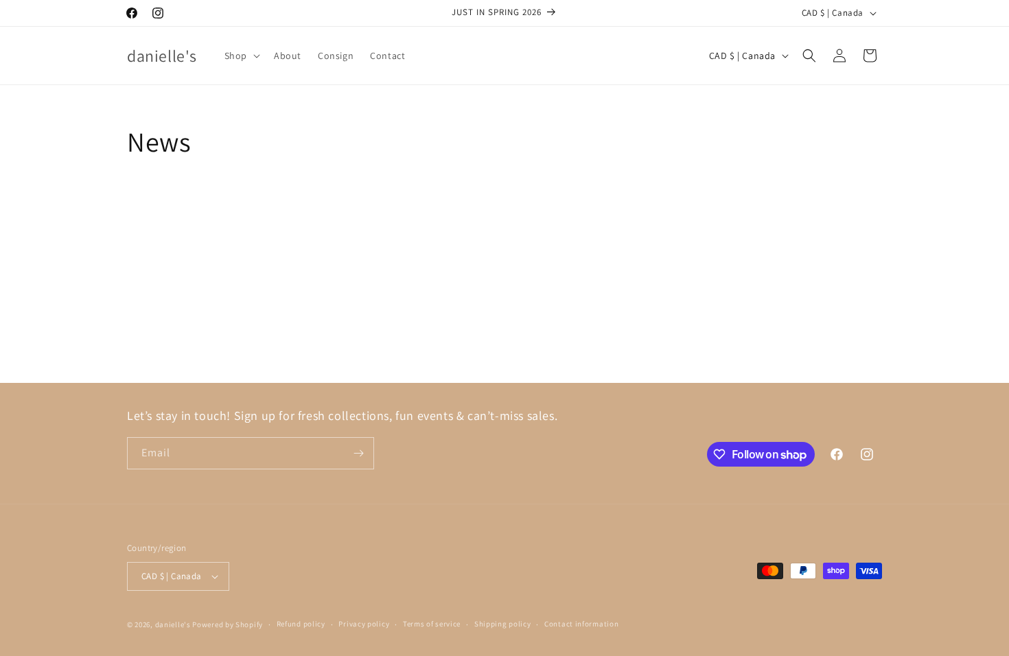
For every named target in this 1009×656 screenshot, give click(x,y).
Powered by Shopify (227, 624)
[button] (241, 55)
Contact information (581, 624)
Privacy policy (363, 624)
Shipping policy (502, 624)
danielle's (174, 624)
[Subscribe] (358, 453)
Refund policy (301, 624)
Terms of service (432, 624)
